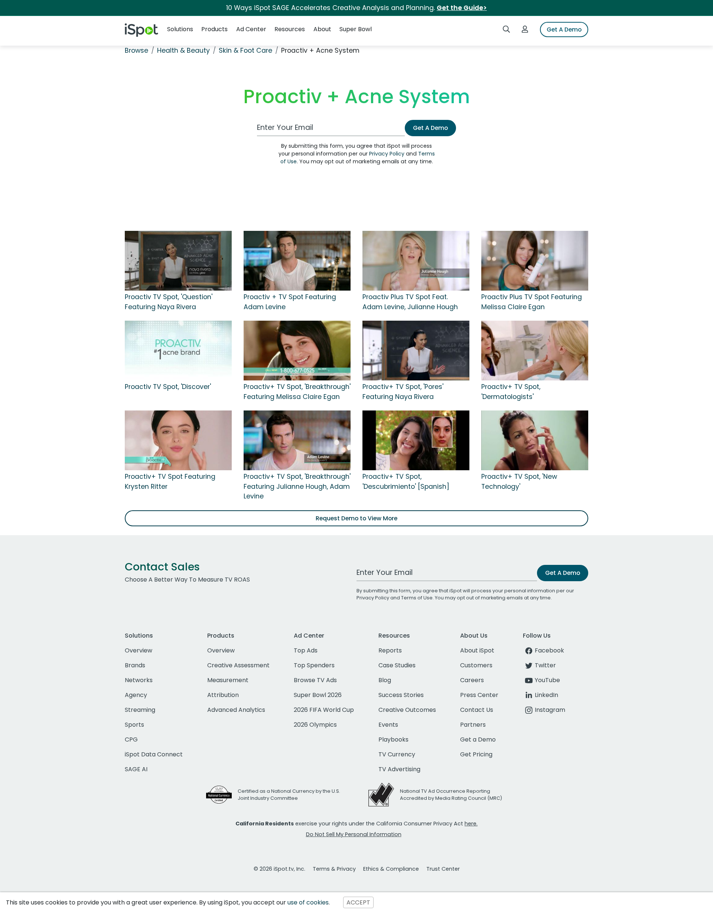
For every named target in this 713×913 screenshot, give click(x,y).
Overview (138, 650)
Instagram (550, 710)
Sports (134, 724)
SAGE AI (136, 769)
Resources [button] (289, 29)
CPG (131, 739)
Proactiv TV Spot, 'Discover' (168, 386)
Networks (139, 680)
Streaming (140, 710)
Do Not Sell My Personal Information (353, 834)
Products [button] (214, 29)
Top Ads (306, 650)
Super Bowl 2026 (318, 695)
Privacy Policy (386, 153)
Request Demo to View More (356, 518)
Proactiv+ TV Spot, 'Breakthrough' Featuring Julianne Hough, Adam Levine (297, 486)
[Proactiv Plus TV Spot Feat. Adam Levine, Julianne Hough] (415, 260)
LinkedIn (546, 695)
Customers (476, 665)
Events (388, 724)
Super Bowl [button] (355, 29)
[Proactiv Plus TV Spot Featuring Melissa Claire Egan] (534, 260)
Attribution (223, 695)
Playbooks (393, 739)
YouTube (547, 680)
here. (471, 823)
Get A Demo (564, 29)
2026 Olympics (315, 724)
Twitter (545, 665)
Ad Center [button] (251, 29)
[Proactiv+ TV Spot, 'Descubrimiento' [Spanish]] (415, 440)
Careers (472, 680)
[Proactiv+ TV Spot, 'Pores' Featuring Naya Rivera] (415, 350)
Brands (135, 665)
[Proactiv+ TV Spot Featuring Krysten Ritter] (178, 440)
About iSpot (477, 650)
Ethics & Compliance (391, 869)
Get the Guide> (462, 7)
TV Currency (396, 754)
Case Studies (397, 665)
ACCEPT (358, 902)
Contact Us (476, 710)
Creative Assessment (238, 665)
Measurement (227, 680)
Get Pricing (476, 754)
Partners (473, 724)
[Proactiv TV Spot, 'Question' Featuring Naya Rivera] (178, 260)
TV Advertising (399, 769)
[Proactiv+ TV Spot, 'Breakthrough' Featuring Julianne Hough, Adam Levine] (297, 440)
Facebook (549, 650)
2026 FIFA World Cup (324, 710)
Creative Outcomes (407, 710)
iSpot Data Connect (154, 754)
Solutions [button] (180, 29)
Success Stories (401, 695)
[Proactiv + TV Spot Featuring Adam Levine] (297, 260)
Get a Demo (478, 739)
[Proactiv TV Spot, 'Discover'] (178, 350)
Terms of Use (417, 598)
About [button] (322, 29)
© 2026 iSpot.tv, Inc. (279, 869)
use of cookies (308, 902)
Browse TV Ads (315, 680)
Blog (384, 680)
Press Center (479, 695)
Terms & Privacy (334, 869)
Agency (136, 695)
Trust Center (443, 869)
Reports (390, 650)
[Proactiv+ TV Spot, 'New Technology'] (534, 440)
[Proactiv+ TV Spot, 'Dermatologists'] (534, 350)
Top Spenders (314, 665)
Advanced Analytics (236, 710)
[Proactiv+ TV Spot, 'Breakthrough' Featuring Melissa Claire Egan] (297, 350)
